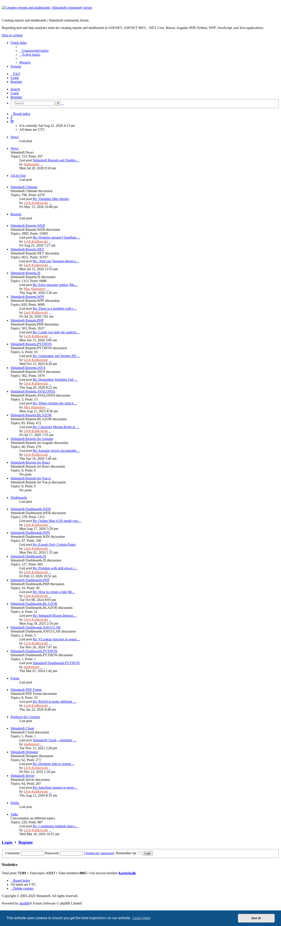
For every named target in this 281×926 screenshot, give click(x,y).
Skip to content (12, 35)
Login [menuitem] (15, 78)
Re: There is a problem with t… (55, 308)
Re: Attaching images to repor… (55, 787)
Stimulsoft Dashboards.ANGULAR (36, 627)
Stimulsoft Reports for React (30, 462)
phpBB (24, 903)
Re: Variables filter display (51, 199)
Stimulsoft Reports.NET (27, 249)
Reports (16, 214)
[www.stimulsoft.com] (140, 10)
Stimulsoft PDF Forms (26, 690)
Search (15, 89)
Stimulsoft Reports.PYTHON (31, 344)
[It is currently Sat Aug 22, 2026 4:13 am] (12, 121)
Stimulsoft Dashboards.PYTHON (34, 651)
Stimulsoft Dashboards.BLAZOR (34, 604)
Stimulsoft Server (22, 776)
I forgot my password (99, 853)
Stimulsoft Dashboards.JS (28, 556)
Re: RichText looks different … (54, 701)
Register (16, 97)
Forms (15, 678)
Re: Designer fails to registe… (53, 764)
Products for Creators (25, 717)
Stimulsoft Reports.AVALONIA (33, 391)
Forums (16, 66)
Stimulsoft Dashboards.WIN (30, 533)
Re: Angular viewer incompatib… (56, 450)
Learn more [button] (141, 918)
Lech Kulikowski (36, 203)
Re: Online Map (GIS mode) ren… (57, 521)
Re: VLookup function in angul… (56, 639)
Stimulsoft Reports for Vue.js (31, 478)
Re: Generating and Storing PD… (56, 356)
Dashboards (19, 497)
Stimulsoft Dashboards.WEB (31, 509)
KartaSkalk (127, 873)
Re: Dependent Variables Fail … (55, 379)
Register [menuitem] (16, 82)
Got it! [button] (256, 918)
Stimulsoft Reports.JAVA (28, 368)
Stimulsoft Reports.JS (25, 273)
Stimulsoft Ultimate (24, 187)
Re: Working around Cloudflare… (56, 237)
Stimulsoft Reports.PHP (27, 320)
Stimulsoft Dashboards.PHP (30, 580)
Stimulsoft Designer (24, 752)
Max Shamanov (35, 289)
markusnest (31, 164)
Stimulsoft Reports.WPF (27, 297)
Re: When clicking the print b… (55, 403)
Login (15, 93)
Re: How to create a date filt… (54, 592)
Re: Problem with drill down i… (55, 568)
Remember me (126, 853)
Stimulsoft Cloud (22, 728)
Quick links (19, 43)
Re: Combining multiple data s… (55, 826)
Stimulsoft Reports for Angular (32, 439)
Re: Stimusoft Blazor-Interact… (55, 615)
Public (15, 803)
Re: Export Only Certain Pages (54, 544)
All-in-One (18, 175)
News (15, 137)
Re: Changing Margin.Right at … (56, 427)
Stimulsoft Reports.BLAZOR (31, 415)
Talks (14, 814)
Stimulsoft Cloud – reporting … (55, 740)
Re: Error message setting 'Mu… (55, 285)
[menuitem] (34, 50)
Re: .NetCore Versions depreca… (56, 261)
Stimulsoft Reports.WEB (28, 225)
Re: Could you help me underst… (56, 332)
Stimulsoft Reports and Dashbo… (56, 160)
